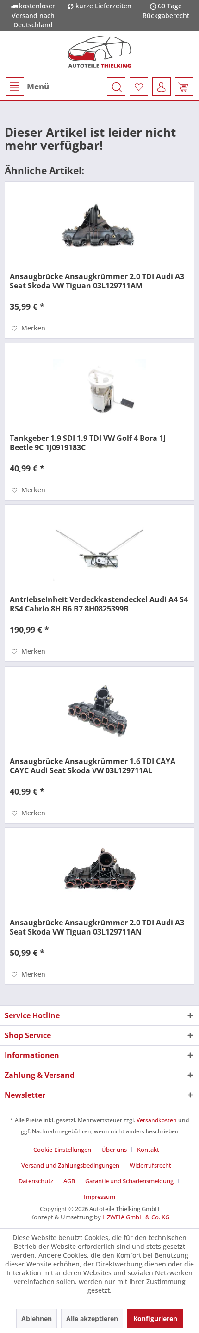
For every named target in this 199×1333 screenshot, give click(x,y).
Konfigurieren (155, 1318)
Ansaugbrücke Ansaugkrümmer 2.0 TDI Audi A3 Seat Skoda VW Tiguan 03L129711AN (97, 927)
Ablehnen (36, 1318)
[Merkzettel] (139, 86)
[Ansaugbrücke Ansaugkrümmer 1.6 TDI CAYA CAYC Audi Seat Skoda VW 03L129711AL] (99, 712)
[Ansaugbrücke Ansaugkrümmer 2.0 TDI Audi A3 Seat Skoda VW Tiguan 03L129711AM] (99, 227)
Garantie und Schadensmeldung (129, 1181)
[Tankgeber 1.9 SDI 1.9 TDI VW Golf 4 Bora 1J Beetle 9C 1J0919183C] (99, 389)
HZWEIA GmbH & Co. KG (135, 1217)
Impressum (99, 1196)
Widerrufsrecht (150, 1165)
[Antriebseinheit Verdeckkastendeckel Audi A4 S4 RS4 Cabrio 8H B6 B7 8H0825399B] (99, 551)
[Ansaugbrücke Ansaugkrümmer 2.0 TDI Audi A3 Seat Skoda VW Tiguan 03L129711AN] (99, 874)
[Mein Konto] (161, 86)
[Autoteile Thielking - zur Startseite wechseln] (99, 52)
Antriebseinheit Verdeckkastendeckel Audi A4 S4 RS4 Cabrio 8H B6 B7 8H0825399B (99, 604)
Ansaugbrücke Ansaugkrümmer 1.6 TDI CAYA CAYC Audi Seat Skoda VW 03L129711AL (92, 766)
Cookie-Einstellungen (62, 1149)
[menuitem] (27, 86)
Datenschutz (36, 1181)
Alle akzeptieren (92, 1318)
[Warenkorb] (184, 86)
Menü (38, 86)
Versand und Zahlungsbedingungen (70, 1165)
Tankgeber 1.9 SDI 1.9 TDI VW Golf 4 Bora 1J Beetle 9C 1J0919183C (88, 443)
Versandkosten (157, 1120)
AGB (69, 1181)
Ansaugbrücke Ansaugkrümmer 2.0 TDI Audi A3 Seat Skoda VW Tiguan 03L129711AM (97, 281)
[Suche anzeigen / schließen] (116, 86)
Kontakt (148, 1149)
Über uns (114, 1149)
